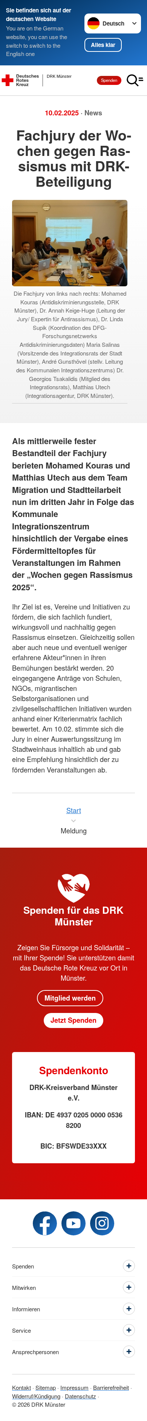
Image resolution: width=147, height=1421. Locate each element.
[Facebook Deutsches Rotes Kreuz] (45, 1223)
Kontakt (21, 1387)
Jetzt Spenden (73, 1020)
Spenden (109, 80)
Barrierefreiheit (111, 1387)
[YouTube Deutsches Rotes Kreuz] (73, 1223)
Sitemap (45, 1387)
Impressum (74, 1387)
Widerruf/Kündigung (36, 1396)
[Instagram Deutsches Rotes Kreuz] (102, 1223)
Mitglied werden (70, 998)
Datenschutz (80, 1396)
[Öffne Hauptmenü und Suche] (135, 80)
